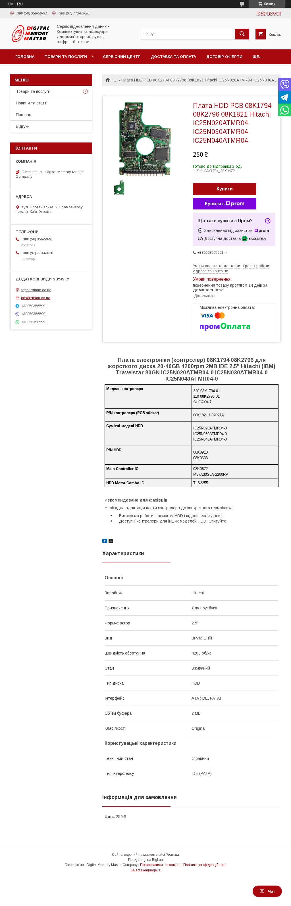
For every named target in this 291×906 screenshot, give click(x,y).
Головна (24, 56)
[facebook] (104, 542)
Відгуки (23, 126)
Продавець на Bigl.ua (145, 860)
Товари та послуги (66, 56)
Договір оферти (224, 56)
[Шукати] (242, 34)
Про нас (23, 114)
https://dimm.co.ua (36, 290)
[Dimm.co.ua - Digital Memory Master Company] (30, 42)
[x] (111, 542)
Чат (271, 891)
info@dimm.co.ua (35, 298)
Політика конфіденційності (204, 865)
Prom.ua (172, 855)
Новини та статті (31, 103)
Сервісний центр (122, 56)
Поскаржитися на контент (160, 865)
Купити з (215, 203)
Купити (225, 188)
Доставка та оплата (173, 56)
